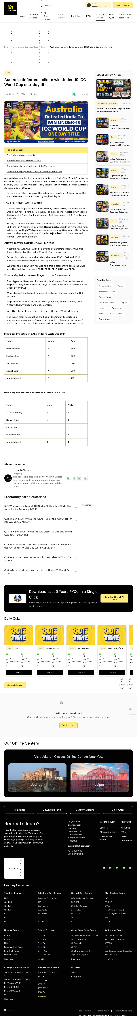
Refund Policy (103, 1011)
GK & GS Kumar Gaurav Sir (83, 898)
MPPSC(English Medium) (115, 914)
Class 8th (42, 943)
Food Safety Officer (113, 935)
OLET (6, 995)
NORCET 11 (8, 935)
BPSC (107, 917)
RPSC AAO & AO (111, 955)
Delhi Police (76, 910)
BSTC (6, 914)
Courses (104, 827)
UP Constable (77, 943)
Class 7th (42, 939)
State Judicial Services (48, 972)
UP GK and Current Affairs (82, 951)
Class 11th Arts (44, 955)
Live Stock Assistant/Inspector (118, 951)
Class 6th (42, 935)
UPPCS (107, 906)
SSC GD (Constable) (80, 906)
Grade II (7, 906)
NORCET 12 (9, 939)
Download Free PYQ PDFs (114, 598)
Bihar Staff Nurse (11, 951)
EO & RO (108, 902)
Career (124, 836)
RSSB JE (41, 984)
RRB (6, 943)
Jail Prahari (42, 914)
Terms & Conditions (123, 1011)
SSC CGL (75, 902)
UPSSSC (108, 943)
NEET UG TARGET (11, 987)
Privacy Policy (85, 1011)
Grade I (7, 910)
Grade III (8, 902)
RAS (39, 902)
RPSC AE (41, 992)
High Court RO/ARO (79, 955)
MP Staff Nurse (10, 955)
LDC (39, 917)
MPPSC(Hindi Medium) (114, 910)
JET (106, 947)
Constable (42, 910)
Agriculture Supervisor (114, 939)
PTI (5, 917)
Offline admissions (108, 832)
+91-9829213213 (99, 6)
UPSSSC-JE (43, 980)
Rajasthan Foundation (47, 898)
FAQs (123, 832)
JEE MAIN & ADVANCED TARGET (17, 979)
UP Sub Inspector (78, 939)
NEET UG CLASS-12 (12, 983)
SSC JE (41, 976)
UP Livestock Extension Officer (84, 935)
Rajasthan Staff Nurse (13, 947)
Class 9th (42, 947)
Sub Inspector (44, 906)
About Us (125, 827)
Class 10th (42, 951)
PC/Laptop (76, 976)
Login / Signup (122, 5)
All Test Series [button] (47, 16)
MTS (73, 917)
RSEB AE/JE (43, 988)
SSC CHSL (75, 914)
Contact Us (126, 840)
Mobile (74, 972)
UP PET (74, 947)
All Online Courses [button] (33, 16)
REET (6, 898)
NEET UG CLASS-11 (12, 991)
